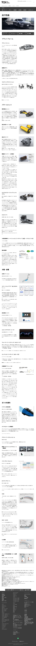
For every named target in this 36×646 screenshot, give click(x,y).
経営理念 (25, 615)
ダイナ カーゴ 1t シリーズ (5, 619)
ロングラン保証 (15, 631)
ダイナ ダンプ (4, 621)
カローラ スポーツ (4, 609)
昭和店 (3, 598)
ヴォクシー (3, 607)
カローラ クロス (4, 610)
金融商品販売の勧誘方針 (27, 619)
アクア (3, 604)
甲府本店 (3, 594)
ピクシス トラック (15, 592)
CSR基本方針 (26, 616)
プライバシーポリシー (15, 641)
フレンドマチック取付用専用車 (17, 627)
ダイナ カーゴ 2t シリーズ (5, 620)
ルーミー (14, 602)
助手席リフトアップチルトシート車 (17, 618)
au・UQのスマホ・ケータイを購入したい (28, 602)
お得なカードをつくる (27, 605)
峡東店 (3, 596)
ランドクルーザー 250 (16, 599)
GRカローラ (14, 608)
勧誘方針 (25, 624)
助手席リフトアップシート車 (17, 616)
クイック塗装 (26, 597)
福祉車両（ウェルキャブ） (16, 614)
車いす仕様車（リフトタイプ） (17, 625)
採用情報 (25, 610)
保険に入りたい (26, 606)
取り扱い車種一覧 (4, 602)
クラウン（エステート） (5, 616)
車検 (25, 595)
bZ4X (14, 605)
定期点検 (25, 596)
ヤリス (14, 603)
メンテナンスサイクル (27, 594)
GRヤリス (14, 609)
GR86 (14, 607)
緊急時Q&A (25, 598)
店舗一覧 (3, 592)
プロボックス (15, 595)
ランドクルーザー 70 (16, 600)
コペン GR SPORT (4, 617)
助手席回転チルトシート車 (16, 615)
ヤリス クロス (15, 604)
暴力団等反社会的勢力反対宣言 (28, 618)
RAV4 (14, 612)
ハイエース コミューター (5, 623)
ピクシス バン (15, 593)
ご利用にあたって (21, 641)
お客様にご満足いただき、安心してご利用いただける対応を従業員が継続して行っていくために (29, 622)
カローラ (3, 611)
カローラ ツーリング (5, 608)
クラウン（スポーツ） (5, 615)
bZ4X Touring (15, 606)
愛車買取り (14, 634)
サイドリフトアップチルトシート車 (17, 621)
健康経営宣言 (26, 620)
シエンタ (3, 618)
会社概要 (25, 614)
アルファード (4, 605)
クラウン (3, 7)
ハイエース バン (4, 624)
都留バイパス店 (4, 600)
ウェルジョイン (15, 626)
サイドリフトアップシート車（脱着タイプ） (17, 623)
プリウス (14, 594)
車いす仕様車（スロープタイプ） (17, 624)
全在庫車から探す (15, 632)
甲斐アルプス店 (4, 597)
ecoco (25, 607)
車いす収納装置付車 (16, 619)
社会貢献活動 (26, 617)
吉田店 (3, 599)
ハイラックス (4, 625)
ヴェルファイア (4, 606)
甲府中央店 (3, 595)
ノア (2, 622)
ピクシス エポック (4, 629)
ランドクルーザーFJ (16, 601)
